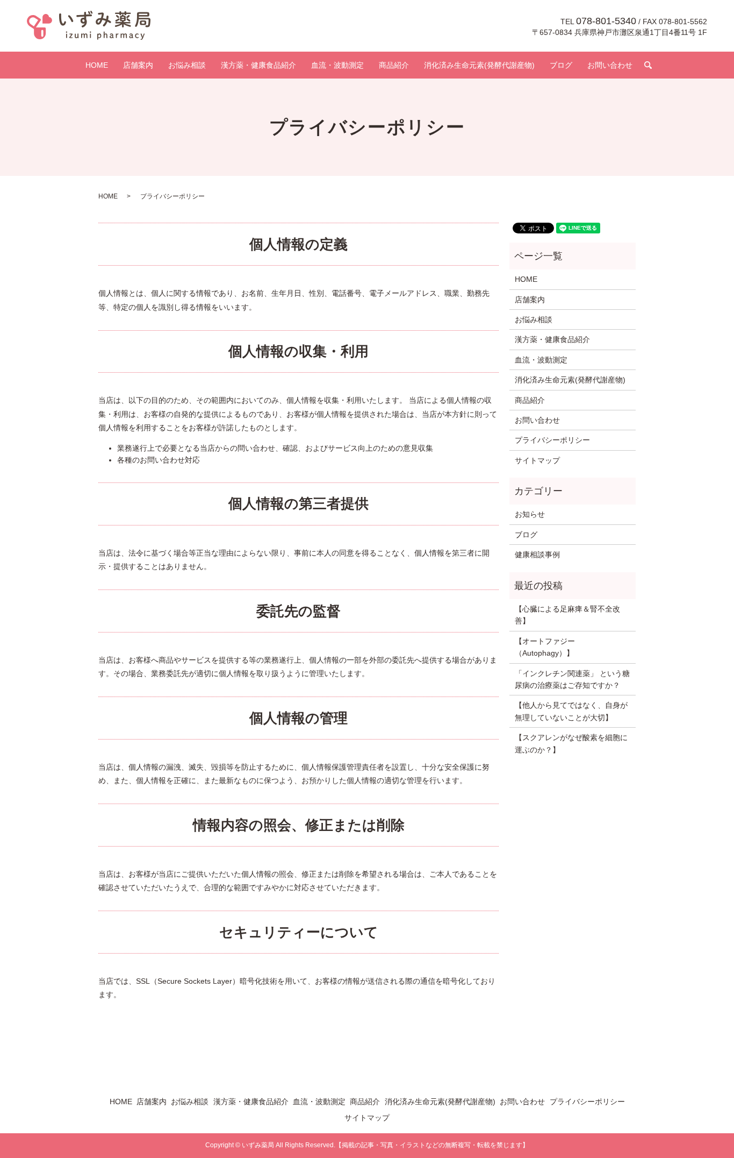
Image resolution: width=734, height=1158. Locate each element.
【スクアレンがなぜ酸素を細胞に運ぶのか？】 (571, 743)
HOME (96, 65)
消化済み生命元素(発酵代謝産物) (479, 65)
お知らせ (530, 514)
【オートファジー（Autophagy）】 (545, 647)
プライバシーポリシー (552, 440)
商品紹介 (394, 65)
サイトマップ (537, 460)
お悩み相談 (187, 65)
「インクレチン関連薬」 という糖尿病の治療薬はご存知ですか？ (572, 679)
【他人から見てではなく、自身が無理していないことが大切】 (571, 711)
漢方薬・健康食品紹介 (258, 65)
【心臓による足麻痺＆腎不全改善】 (567, 615)
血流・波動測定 (337, 65)
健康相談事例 (537, 554)
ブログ (561, 65)
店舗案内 (138, 65)
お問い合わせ (609, 65)
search (648, 65)
